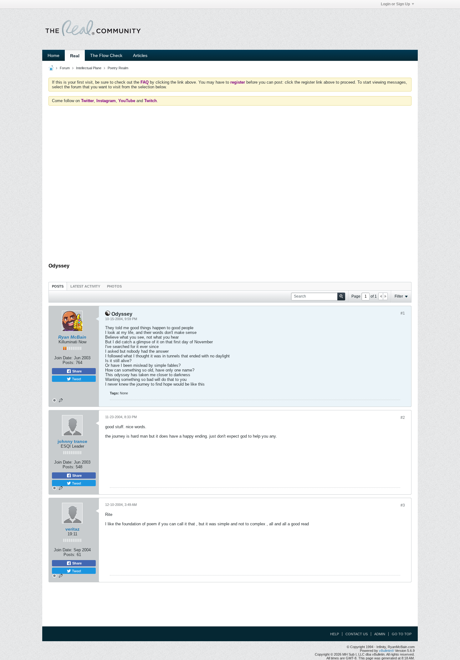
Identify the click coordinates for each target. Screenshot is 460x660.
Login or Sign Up (395, 4)
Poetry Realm (118, 68)
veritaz (72, 529)
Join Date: (63, 358)
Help (334, 634)
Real (74, 55)
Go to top (401, 634)
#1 (403, 313)
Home (53, 55)
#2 (403, 417)
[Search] (341, 296)
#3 (403, 505)
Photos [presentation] (114, 286)
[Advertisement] (230, 243)
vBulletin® (386, 650)
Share (76, 371)
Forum (65, 68)
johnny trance (72, 441)
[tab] (58, 286)
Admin (379, 634)
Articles (140, 55)
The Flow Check (106, 55)
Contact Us (356, 634)
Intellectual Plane (88, 68)
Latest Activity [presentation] (85, 286)
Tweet (76, 378)
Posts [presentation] (58, 286)
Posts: (68, 362)
